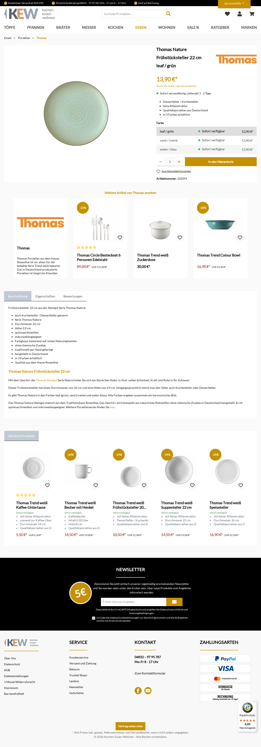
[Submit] (174, 602)
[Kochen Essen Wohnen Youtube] (148, 690)
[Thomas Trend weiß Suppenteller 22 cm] (178, 470)
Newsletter (76, 687)
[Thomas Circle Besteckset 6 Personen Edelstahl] (100, 222)
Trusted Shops (78, 675)
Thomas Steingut (46, 380)
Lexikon (74, 681)
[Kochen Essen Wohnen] (21, 642)
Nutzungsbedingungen (141, 613)
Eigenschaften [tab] (45, 296)
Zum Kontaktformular (150, 673)
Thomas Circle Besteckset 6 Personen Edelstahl (99, 257)
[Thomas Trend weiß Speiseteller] (227, 470)
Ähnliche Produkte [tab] (21, 436)
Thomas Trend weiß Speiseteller (225, 505)
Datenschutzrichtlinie (171, 609)
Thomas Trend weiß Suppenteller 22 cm (176, 505)
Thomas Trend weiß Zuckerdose (152, 257)
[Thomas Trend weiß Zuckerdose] (160, 222)
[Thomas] (236, 59)
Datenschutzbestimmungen (124, 617)
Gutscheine (76, 693)
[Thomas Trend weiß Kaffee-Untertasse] (33, 470)
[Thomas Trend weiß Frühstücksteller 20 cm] (130, 470)
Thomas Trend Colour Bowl (218, 255)
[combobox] (133, 14)
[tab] (17, 296)
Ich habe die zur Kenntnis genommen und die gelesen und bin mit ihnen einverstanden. (142, 619)
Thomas (23, 248)
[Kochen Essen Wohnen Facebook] (138, 690)
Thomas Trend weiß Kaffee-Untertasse (32, 505)
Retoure (74, 669)
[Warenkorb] (252, 14)
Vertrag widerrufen (130, 726)
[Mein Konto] (239, 14)
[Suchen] (168, 14)
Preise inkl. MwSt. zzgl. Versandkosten (176, 85)
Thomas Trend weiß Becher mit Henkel (80, 505)
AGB (177, 617)
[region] (76, 96)
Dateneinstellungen (16, 676)
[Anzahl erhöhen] (179, 161)
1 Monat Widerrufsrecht (19, 682)
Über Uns (10, 658)
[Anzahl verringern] (160, 161)
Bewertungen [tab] (72, 296)
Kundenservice (78, 657)
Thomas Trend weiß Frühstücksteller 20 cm (128, 505)
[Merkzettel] (227, 14)
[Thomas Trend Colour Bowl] (220, 222)
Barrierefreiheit (14, 693)
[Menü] (254, 702)
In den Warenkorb (220, 162)
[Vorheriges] (13, 234)
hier (112, 407)
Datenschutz (12, 664)
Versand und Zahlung (82, 663)
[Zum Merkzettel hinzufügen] (120, 238)
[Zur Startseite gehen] (29, 13)
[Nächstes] (248, 234)
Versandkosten (140, 732)
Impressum (11, 688)
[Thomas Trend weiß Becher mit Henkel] (82, 470)
